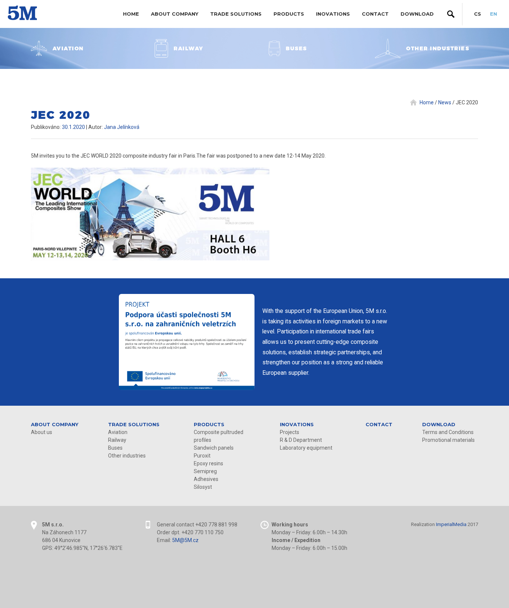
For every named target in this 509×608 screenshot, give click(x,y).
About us (41, 432)
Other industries (127, 456)
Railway (117, 440)
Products (289, 14)
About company (174, 14)
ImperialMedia (451, 524)
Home (131, 14)
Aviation (117, 432)
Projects (289, 432)
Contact (375, 14)
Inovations (333, 14)
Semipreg (205, 471)
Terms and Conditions (448, 432)
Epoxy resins (208, 463)
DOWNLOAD (417, 14)
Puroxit (202, 456)
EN (493, 14)
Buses (115, 448)
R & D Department (301, 440)
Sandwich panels (214, 448)
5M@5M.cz (185, 540)
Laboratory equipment (306, 448)
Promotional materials (448, 440)
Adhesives (206, 479)
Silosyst (203, 487)
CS (477, 14)
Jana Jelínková (121, 127)
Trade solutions (236, 14)
